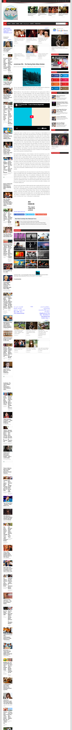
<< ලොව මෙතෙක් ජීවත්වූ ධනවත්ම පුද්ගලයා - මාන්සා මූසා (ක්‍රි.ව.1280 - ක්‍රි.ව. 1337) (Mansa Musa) (19, 310)
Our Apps (32, 23)
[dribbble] (63, 1)
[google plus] (67, 1)
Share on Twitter (31, 214)
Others (17, 23)
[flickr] (61, 1)
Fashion (13, 23)
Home (5, 23)
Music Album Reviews (41, 66)
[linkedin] (65, 1)
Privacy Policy (37, 23)
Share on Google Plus (42, 214)
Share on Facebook (20, 214)
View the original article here (19, 211)
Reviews (9, 23)
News (21, 23)
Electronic (36, 66)
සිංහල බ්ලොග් (26, 23)
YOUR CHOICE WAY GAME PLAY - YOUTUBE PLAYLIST (7, 31)
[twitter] (56, 1)
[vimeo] (58, 1)
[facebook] (54, 1)
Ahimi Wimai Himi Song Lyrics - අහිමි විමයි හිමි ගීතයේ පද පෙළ (16, 1)
